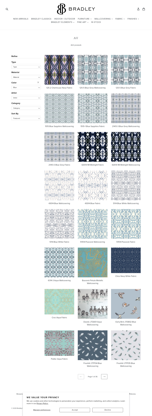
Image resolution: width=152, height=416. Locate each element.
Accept (75, 410)
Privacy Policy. (42, 403)
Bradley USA (21, 408)
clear (38, 82)
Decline (107, 410)
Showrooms (21, 394)
